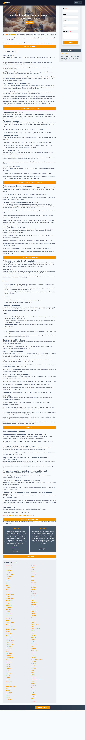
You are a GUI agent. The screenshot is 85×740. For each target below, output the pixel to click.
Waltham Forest (30, 515)
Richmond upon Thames (37, 659)
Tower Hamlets (9, 600)
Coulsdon (33, 685)
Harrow (33, 652)
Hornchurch (9, 692)
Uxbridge (33, 701)
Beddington (34, 644)
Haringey (8, 609)
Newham (8, 581)
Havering (8, 673)
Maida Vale (9, 688)
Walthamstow (12, 515)
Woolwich (8, 631)
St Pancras (9, 633)
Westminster (9, 662)
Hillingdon (33, 694)
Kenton (33, 633)
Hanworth (33, 696)
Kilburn (8, 697)
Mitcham (33, 631)
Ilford (7, 579)
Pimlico (8, 675)
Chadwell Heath (10, 627)
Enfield (8, 651)
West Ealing (34, 650)
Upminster (33, 587)
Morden (33, 641)
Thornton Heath (35, 624)
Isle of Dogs (9, 618)
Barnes (33, 620)
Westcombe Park (10, 629)
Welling (8, 679)
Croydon (33, 639)
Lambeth (8, 695)
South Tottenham (10, 594)
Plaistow (8, 585)
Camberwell (9, 666)
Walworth (8, 646)
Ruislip (32, 687)
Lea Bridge (8, 576)
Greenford (33, 661)
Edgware (33, 613)
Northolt (33, 666)
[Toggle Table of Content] (15, 51)
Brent (32, 569)
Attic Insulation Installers (10, 34)
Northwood (33, 690)
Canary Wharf (9, 605)
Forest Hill (8, 699)
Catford (8, 684)
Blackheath (9, 649)
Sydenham (33, 582)
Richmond (33, 657)
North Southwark (10, 640)
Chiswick (33, 617)
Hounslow (33, 677)
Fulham (33, 598)
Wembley (33, 622)
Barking (8, 596)
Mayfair (8, 670)
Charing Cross (9, 657)
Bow (7, 583)
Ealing (32, 646)
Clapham (33, 567)
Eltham (8, 677)
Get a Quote (29, 22)
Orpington (33, 635)
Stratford (24, 515)
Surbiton (33, 683)
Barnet (32, 580)
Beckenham (34, 596)
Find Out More (29, 427)
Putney (32, 609)
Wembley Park (34, 611)
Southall (33, 674)
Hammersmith (34, 606)
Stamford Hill (9, 592)
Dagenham (9, 653)
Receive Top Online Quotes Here (29, 257)
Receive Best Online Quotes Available (29, 108)
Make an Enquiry (42, 707)
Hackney (8, 587)
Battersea (33, 585)
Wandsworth (34, 602)
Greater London (10, 622)
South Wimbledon (35, 628)
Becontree (8, 624)
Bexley (32, 591)
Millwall (8, 620)
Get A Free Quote (29, 556)
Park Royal (33, 615)
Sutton (32, 670)
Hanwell (33, 655)
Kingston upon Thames (36, 679)
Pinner (32, 672)
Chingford (8, 603)
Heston (33, 681)
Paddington (9, 681)
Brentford (33, 648)
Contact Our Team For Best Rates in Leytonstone (29, 182)
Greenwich (8, 635)
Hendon (33, 578)
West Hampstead (10, 686)
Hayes (32, 692)
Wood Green (9, 614)
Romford (8, 664)
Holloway (8, 616)
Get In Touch (71, 50)
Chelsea (33, 565)
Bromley (8, 589)
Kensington (34, 571)
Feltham (33, 698)
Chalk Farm (9, 655)
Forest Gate (5, 515)
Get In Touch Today (29, 46)
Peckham (8, 660)
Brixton (8, 690)
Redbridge (18, 515)
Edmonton (8, 607)
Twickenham (34, 668)
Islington (8, 611)
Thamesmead (9, 638)
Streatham (33, 593)
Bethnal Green (9, 598)
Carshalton (33, 663)
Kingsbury (33, 604)
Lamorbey (33, 574)
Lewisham (8, 668)
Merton (32, 626)
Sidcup (32, 576)
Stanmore (33, 637)
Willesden (33, 589)
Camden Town (9, 642)
